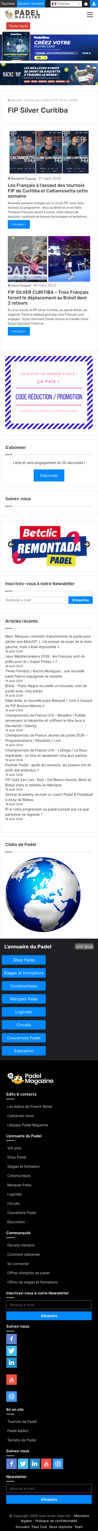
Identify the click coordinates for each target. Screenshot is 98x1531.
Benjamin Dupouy (23, 178)
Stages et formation (23, 1166)
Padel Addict (17, 1431)
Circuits (13, 1203)
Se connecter (18, 1263)
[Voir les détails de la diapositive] (49, 546)
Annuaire (23, 1527)
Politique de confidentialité (56, 1521)
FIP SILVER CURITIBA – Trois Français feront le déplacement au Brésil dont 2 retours (48, 298)
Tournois (8, 3)
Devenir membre (31, 3)
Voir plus (14, 1148)
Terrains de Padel (21, 1440)
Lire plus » (19, 224)
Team (78, 1527)
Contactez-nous (20, 1116)
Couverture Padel (21, 1212)
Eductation (16, 1222)
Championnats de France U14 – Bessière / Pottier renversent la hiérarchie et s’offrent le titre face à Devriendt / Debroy (45, 720)
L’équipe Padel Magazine (27, 1125)
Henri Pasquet (21, 285)
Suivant (86, 544)
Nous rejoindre (60, 1527)
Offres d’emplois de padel (28, 1273)
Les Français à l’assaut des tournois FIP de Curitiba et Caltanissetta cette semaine (48, 191)
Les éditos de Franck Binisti (29, 1106)
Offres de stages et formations (32, 1282)
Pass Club (39, 1527)
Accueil (16, 100)
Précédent (11, 544)
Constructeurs (18, 1175)
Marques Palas (19, 1185)
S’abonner (49, 475)
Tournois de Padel (22, 1421)
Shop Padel (16, 1157)
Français (63, 3)
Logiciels (14, 1194)
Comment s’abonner (23, 1254)
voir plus (84, 946)
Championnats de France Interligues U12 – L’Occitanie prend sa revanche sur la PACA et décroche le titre (61, 26)
